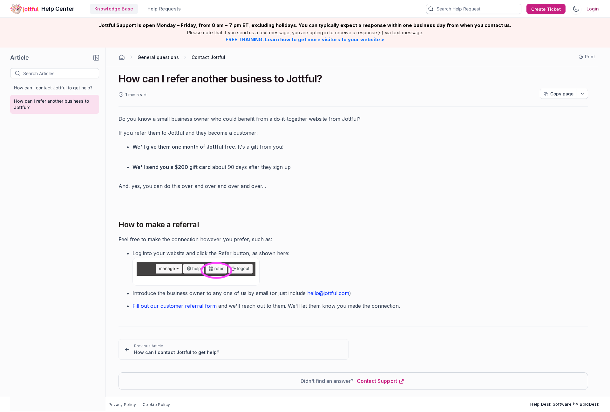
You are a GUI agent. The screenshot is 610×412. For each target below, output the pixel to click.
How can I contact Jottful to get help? (53, 87)
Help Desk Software (551, 404)
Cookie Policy (156, 404)
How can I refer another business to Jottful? (51, 104)
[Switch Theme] (576, 8)
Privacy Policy (122, 404)
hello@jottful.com (328, 293)
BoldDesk (589, 404)
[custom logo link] (24, 9)
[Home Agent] (122, 57)
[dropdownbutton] (582, 94)
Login (592, 8)
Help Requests (164, 8)
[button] (96, 57)
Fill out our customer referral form (174, 306)
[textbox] (61, 73)
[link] (234, 349)
